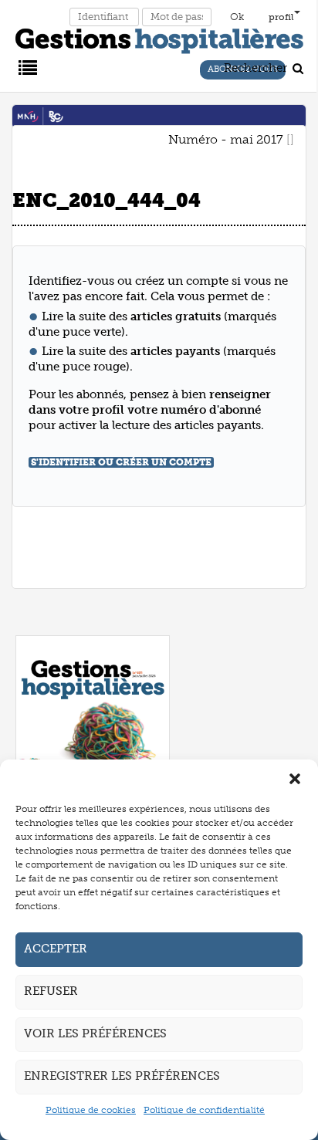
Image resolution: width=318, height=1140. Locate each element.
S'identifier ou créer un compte (121, 462)
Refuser (51, 991)
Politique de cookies (91, 1109)
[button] (295, 778)
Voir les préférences (95, 1033)
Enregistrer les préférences (122, 1076)
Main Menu (25, 66)
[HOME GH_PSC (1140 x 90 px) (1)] (159, 116)
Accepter (55, 949)
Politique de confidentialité (204, 1109)
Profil (281, 17)
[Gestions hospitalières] (159, 38)
